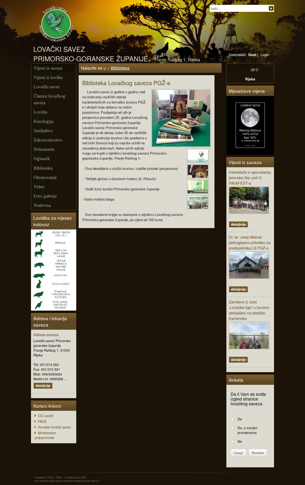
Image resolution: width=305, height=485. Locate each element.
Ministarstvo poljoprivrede (45, 435)
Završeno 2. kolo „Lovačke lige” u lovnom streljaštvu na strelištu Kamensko (249, 310)
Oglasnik (42, 158)
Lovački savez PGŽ (75, 477)
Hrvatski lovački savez (54, 427)
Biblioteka (43, 168)
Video (39, 186)
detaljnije (43, 385)
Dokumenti (44, 149)
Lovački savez (47, 86)
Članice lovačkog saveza (49, 99)
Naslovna (42, 205)
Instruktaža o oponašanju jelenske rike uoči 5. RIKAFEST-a (250, 178)
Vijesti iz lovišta (48, 77)
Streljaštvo (43, 130)
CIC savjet (45, 415)
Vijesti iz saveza (48, 68)
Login (264, 54)
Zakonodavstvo (48, 139)
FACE (42, 421)
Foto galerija (45, 195)
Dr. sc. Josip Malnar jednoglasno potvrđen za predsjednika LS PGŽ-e (249, 243)
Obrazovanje (45, 177)
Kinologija (43, 121)
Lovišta (40, 112)
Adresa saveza (46, 334)
